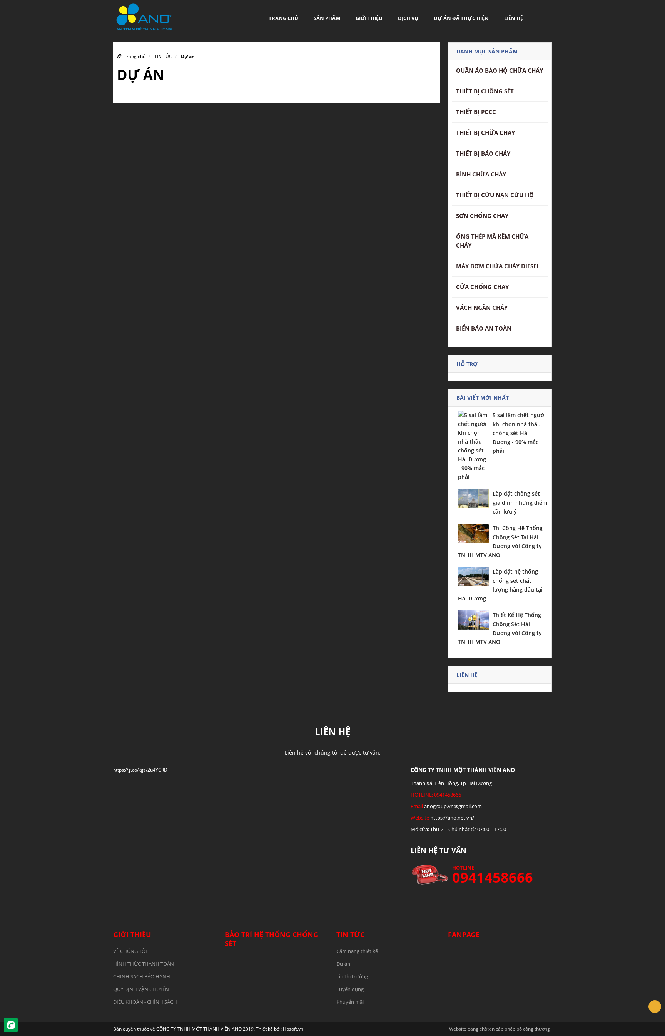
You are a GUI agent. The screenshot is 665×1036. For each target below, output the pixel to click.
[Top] (654, 1006)
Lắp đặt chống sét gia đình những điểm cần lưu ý (520, 502)
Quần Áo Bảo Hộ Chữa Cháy (499, 70)
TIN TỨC (163, 56)
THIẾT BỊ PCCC (476, 112)
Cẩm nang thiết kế (357, 951)
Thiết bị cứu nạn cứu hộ (495, 195)
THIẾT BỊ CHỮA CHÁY (485, 132)
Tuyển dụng (350, 989)
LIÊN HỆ (513, 18)
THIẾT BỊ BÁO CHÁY (483, 153)
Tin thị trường (352, 976)
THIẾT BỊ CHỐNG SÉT (485, 91)
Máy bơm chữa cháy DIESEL (498, 266)
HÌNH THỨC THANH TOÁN (143, 963)
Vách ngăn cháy (482, 307)
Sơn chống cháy (482, 216)
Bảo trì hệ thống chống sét (271, 939)
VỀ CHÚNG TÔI (130, 951)
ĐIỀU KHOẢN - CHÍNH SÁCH (145, 1001)
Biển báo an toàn (483, 328)
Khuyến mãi (350, 1001)
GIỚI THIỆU (369, 18)
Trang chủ (283, 18)
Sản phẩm (327, 18)
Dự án (188, 56)
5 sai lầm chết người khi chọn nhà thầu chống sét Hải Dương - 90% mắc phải (519, 432)
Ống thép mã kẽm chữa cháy (492, 241)
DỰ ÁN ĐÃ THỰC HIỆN (461, 18)
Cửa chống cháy (482, 287)
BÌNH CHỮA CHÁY (481, 174)
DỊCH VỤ (408, 18)
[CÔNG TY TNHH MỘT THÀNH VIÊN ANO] (144, 16)
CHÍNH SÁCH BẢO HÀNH (141, 976)
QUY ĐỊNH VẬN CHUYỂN (141, 989)
